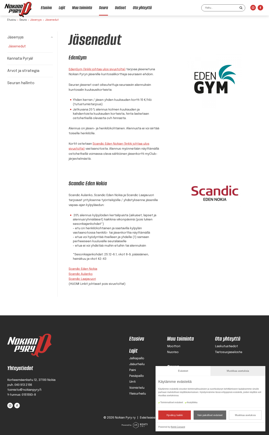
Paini (132, 370)
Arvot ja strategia (23, 71)
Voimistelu (136, 387)
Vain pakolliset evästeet (210, 415)
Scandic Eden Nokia (83, 269)
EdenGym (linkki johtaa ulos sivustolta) (97, 69)
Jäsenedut (17, 46)
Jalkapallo (136, 358)
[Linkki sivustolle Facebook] (260, 8)
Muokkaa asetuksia (245, 415)
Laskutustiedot (226, 346)
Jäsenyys (15, 37)
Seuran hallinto (20, 83)
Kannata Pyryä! (20, 59)
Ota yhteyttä (227, 339)
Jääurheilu (137, 364)
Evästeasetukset (152, 417)
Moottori (173, 346)
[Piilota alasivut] (49, 37)
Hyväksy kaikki (175, 415)
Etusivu (11, 20)
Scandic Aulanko (81, 274)
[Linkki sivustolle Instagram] (253, 8)
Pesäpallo (136, 376)
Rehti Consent (178, 427)
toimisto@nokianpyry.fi (24, 389)
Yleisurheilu (137, 393)
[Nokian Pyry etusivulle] (18, 9)
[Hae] (241, 7)
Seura (23, 20)
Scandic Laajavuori (82, 279)
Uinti (132, 381)
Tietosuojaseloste (228, 352)
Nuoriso (173, 352)
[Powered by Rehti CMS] (134, 427)
